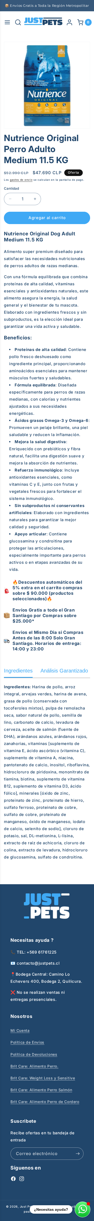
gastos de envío (21, 179)
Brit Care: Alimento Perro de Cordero (44, 1101)
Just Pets (27, 1206)
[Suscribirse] (77, 1153)
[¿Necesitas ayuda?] (82, 1209)
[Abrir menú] (7, 22)
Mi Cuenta (20, 1030)
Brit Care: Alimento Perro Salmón (41, 1090)
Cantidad (11, 188)
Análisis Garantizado (64, 671)
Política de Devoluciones (33, 1054)
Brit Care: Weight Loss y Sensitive (42, 1078)
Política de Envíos (27, 1042)
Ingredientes (18, 671)
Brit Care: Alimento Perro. (34, 1066)
